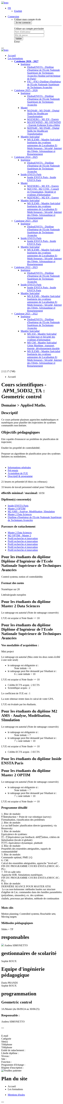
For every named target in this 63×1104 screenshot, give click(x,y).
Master (24, 107)
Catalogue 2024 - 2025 (26, 157)
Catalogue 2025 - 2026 (26, 90)
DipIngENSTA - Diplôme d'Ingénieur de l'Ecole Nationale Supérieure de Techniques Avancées (43, 100)
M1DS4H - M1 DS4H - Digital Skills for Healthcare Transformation (43, 113)
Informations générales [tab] (19, 467)
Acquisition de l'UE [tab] (18, 473)
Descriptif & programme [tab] (20, 476)
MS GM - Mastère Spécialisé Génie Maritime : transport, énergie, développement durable (43, 345)
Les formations (15, 58)
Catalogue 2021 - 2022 (26, 313)
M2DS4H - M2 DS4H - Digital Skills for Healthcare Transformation (43, 131)
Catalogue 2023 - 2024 (26, 220)
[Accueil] (4, 2)
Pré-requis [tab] (13, 470)
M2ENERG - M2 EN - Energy (43, 197)
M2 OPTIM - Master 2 (19, 535)
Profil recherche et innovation (23, 538)
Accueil (12, 55)
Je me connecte (23, 22)
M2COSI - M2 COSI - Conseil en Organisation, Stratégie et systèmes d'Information (43, 192)
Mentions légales (16, 1094)
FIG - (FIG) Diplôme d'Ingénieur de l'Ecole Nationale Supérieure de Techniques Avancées (44, 84)
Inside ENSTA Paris (31, 174)
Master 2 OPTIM (16, 508)
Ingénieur (25, 64)
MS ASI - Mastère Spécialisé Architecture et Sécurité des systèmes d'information (42, 337)
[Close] (2, 1027)
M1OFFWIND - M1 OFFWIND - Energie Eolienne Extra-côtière (44, 123)
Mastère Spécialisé (30, 136)
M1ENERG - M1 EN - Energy (43, 119)
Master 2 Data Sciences (20, 514)
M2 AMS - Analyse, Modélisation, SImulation (31, 511)
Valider (19, 38)
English (18, 11)
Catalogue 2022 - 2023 (26, 267)
